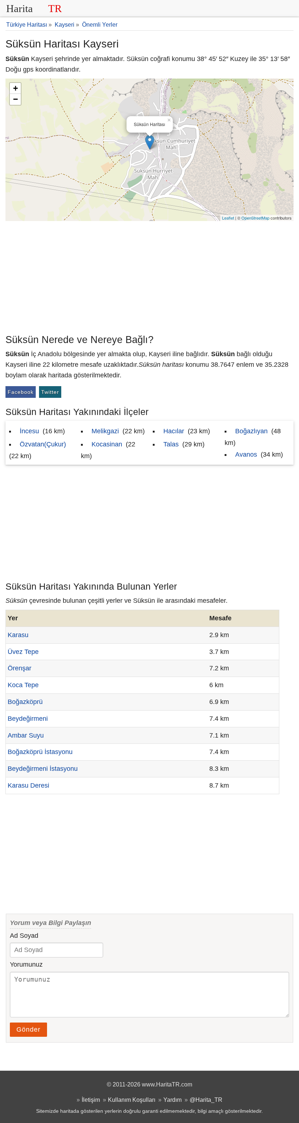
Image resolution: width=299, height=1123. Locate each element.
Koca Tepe (23, 685)
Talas (171, 444)
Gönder (28, 1029)
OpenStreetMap (255, 218)
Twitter (50, 392)
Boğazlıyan (251, 431)
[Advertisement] (149, 276)
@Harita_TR (206, 1099)
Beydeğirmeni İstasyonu (43, 768)
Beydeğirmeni (28, 718)
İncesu (29, 431)
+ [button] (15, 88)
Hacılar (173, 431)
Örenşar (19, 668)
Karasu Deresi (28, 785)
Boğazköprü (25, 701)
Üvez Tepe (23, 651)
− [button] (15, 99)
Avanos (246, 454)
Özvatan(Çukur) (43, 444)
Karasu (18, 635)
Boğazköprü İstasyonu (40, 751)
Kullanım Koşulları (131, 1099)
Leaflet (228, 218)
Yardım (172, 1099)
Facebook (21, 392)
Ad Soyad (24, 935)
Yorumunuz (26, 964)
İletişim (91, 1099)
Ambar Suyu (26, 735)
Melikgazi (105, 431)
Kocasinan (107, 444)
